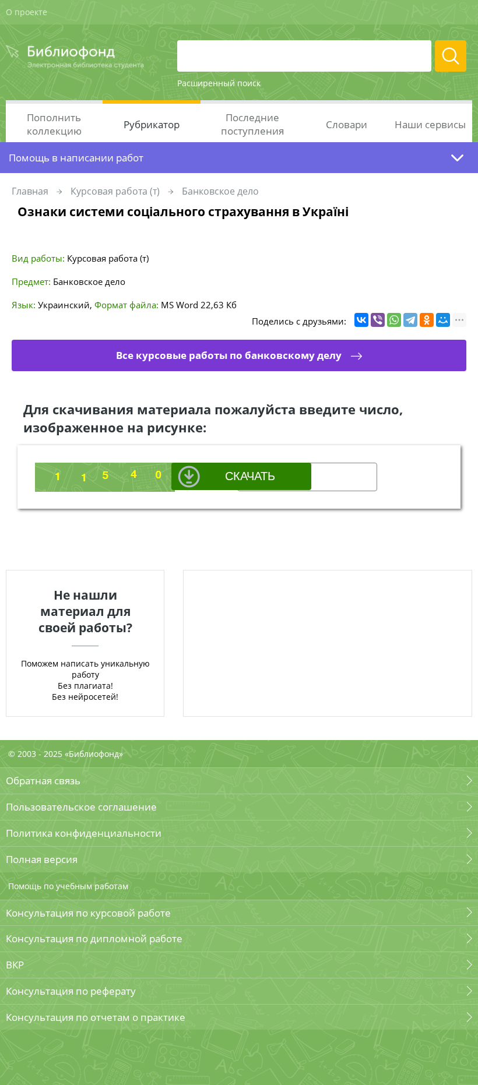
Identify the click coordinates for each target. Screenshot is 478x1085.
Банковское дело (220, 191)
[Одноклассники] (427, 320)
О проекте (26, 11)
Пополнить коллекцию (54, 124)
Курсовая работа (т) (115, 191)
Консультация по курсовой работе (88, 913)
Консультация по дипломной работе (94, 938)
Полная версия (42, 859)
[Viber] (378, 320)
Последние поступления (252, 124)
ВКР (15, 964)
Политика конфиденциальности (83, 833)
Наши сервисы (430, 124)
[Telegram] (410, 320)
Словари (346, 124)
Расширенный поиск (219, 83)
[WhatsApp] (394, 320)
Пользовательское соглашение (81, 806)
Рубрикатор (152, 124)
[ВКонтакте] (361, 320)
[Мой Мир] (443, 320)
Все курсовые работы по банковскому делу (229, 355)
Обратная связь (43, 780)
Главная (30, 191)
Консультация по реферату (71, 991)
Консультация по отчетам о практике (95, 1017)
